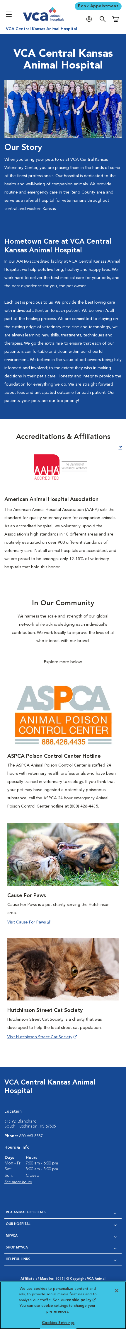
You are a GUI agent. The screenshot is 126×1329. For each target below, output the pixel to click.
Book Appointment (98, 6)
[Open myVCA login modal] (90, 19)
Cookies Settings (58, 1323)
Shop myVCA (17, 1247)
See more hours (18, 1182)
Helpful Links (18, 1259)
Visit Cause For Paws (26, 922)
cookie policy (81, 1300)
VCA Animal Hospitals (26, 1212)
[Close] (116, 1290)
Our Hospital (18, 1224)
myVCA (12, 1236)
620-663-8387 (31, 1136)
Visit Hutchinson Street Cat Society (39, 1037)
